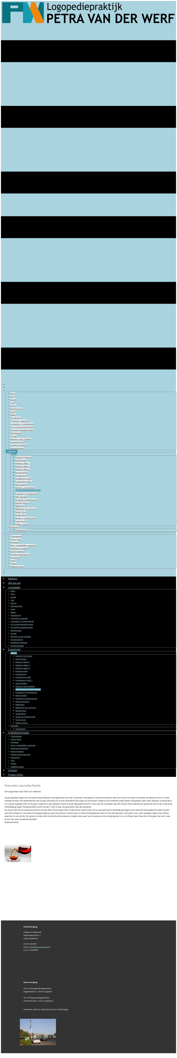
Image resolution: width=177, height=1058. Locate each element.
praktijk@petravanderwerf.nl (39, 947)
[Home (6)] (88, 25)
